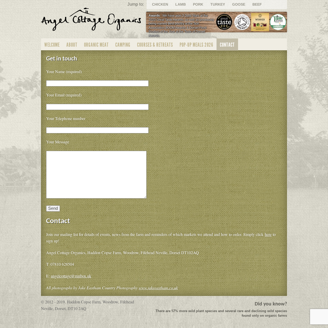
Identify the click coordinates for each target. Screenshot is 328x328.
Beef (257, 4)
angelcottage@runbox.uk (71, 276)
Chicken (160, 4)
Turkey (217, 4)
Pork (198, 4)
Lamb (180, 4)
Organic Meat (96, 45)
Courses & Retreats (155, 45)
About (71, 45)
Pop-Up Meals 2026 (196, 45)
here (268, 234)
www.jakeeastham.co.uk (158, 287)
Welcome (52, 45)
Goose (238, 4)
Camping (122, 45)
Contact (227, 45)
